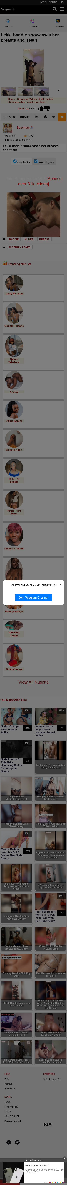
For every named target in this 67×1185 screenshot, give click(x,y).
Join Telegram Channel (33, 597)
